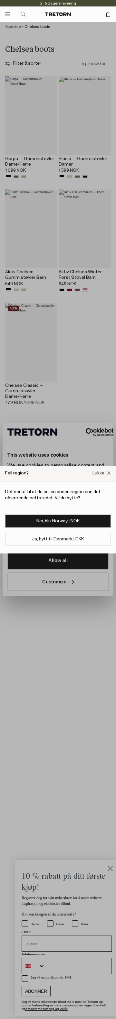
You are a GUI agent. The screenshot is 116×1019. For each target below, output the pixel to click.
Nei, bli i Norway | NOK (58, 521)
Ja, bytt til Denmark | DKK (58, 539)
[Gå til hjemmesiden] (58, 14)
